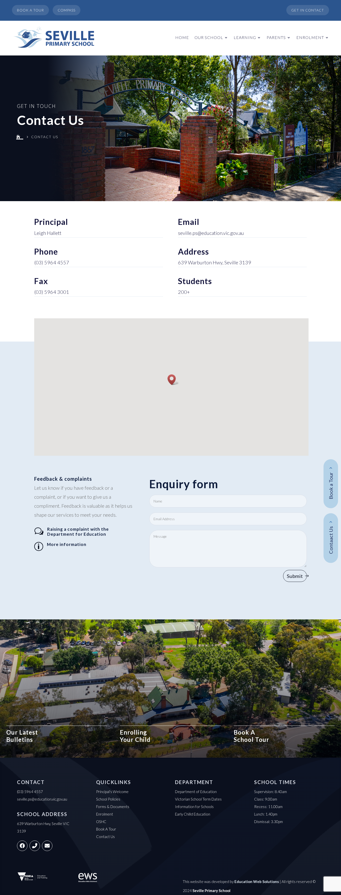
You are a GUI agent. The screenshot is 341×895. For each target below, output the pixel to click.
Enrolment (310, 37)
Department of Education (196, 791)
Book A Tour (106, 829)
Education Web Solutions (256, 881)
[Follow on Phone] (34, 846)
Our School (208, 37)
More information (66, 544)
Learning (245, 37)
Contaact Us (331, 540)
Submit (295, 576)
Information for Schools (194, 806)
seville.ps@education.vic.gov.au (211, 233)
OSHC (101, 821)
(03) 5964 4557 (51, 262)
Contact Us (105, 836)
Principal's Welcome (112, 791)
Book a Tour (331, 485)
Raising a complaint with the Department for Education (78, 531)
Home (182, 37)
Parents (276, 37)
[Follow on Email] (47, 846)
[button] (173, 379)
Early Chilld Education (192, 814)
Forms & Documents (112, 806)
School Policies (108, 799)
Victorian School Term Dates (198, 799)
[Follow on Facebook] (22, 846)
